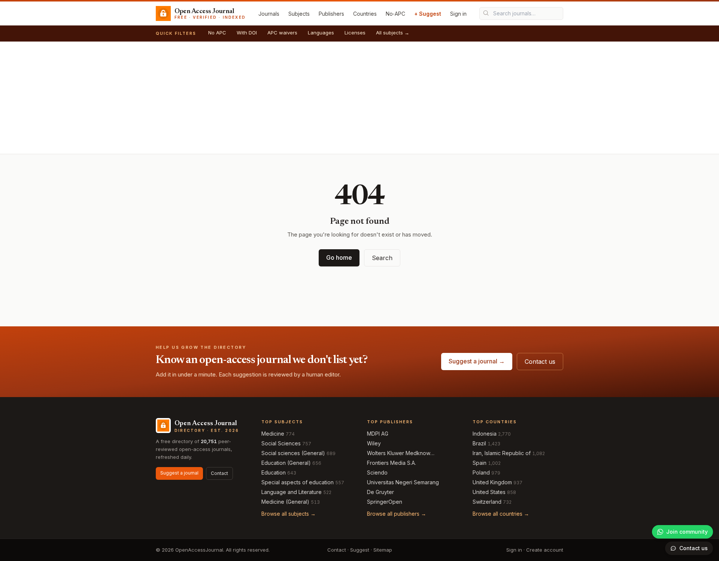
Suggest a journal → (477, 361)
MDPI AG (377, 433)
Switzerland (487, 502)
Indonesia (485, 433)
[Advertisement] (359, 97)
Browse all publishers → (396, 513)
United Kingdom (492, 482)
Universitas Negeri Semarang (403, 482)
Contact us (540, 361)
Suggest (359, 550)
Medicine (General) (285, 502)
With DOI (247, 33)
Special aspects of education (297, 482)
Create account (544, 550)
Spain (479, 463)
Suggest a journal (179, 473)
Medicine (272, 433)
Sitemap (382, 550)
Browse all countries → (501, 513)
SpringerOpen (384, 502)
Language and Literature (291, 492)
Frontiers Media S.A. (391, 463)
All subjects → (392, 33)
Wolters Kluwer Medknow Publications (398, 453)
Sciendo (377, 472)
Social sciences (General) (293, 453)
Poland (481, 472)
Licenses (355, 33)
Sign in (458, 13)
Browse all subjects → (288, 513)
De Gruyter (380, 492)
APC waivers (282, 33)
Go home (339, 257)
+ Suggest (427, 13)
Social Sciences (281, 443)
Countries (365, 13)
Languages (321, 33)
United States (489, 492)
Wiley (374, 443)
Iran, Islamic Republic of (502, 453)
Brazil (479, 443)
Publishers (331, 13)
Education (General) (286, 463)
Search (382, 258)
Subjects (299, 13)
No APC (217, 33)
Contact (219, 473)
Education (273, 472)
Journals (268, 13)
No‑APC (395, 13)
